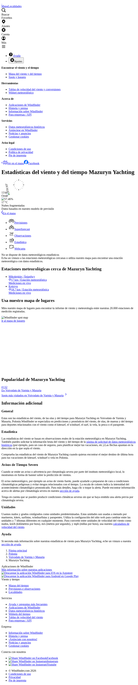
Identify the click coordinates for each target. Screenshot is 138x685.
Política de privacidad (21, 152)
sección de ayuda (69, 490)
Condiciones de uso (20, 148)
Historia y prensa (18, 108)
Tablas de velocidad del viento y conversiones (35, 89)
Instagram (52, 661)
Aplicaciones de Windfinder (24, 104)
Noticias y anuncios (20, 133)
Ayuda (16, 55)
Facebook (33, 163)
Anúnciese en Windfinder (23, 130)
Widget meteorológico (21, 92)
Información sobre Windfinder (26, 111)
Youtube (51, 664)
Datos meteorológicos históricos (27, 126)
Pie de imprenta (17, 155)
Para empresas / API (20, 114)
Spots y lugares (17, 77)
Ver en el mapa (15, 163)
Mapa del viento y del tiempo (25, 73)
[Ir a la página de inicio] (1, 3)
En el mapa (9, 213)
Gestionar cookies (19, 136)
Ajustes (18, 61)
